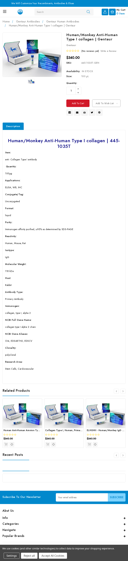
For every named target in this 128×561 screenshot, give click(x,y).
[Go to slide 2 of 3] (123, 391)
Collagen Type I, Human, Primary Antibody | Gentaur (75, 430)
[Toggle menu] (4, 11)
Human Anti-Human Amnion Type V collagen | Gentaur (34, 430)
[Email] (77, 112)
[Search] (88, 12)
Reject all (29, 556)
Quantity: (71, 83)
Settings (11, 556)
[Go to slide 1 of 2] (116, 455)
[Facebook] (69, 112)
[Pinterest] (99, 112)
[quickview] (11, 444)
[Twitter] (92, 112)
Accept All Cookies (53, 556)
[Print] (84, 112)
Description (13, 126)
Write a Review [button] (108, 51)
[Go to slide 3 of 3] (116, 391)
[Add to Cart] (6, 444)
